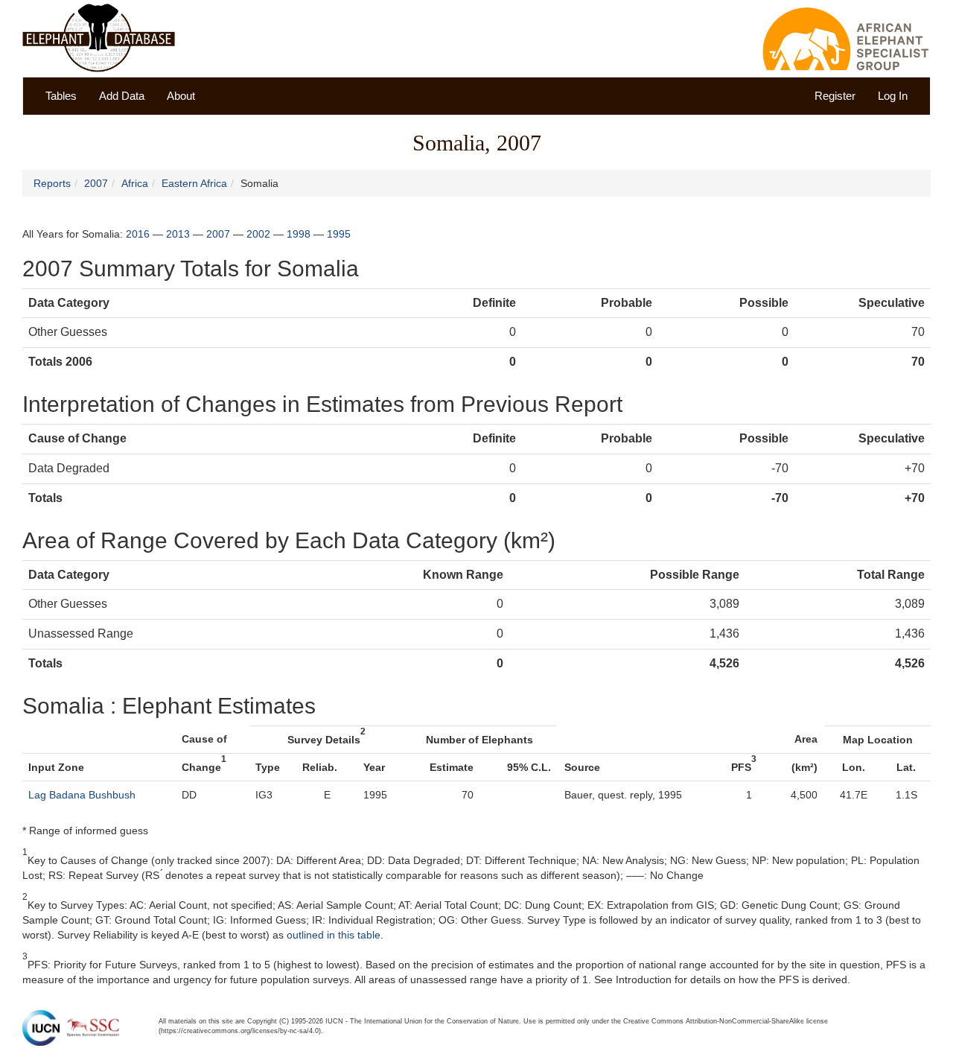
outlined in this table (333, 935)
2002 (258, 234)
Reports (52, 183)
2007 (96, 183)
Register (835, 95)
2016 (138, 234)
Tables (61, 95)
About (181, 95)
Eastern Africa (194, 183)
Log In (893, 95)
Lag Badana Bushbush (82, 795)
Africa (134, 183)
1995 (339, 234)
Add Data (121, 95)
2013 (178, 234)
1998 (298, 234)
